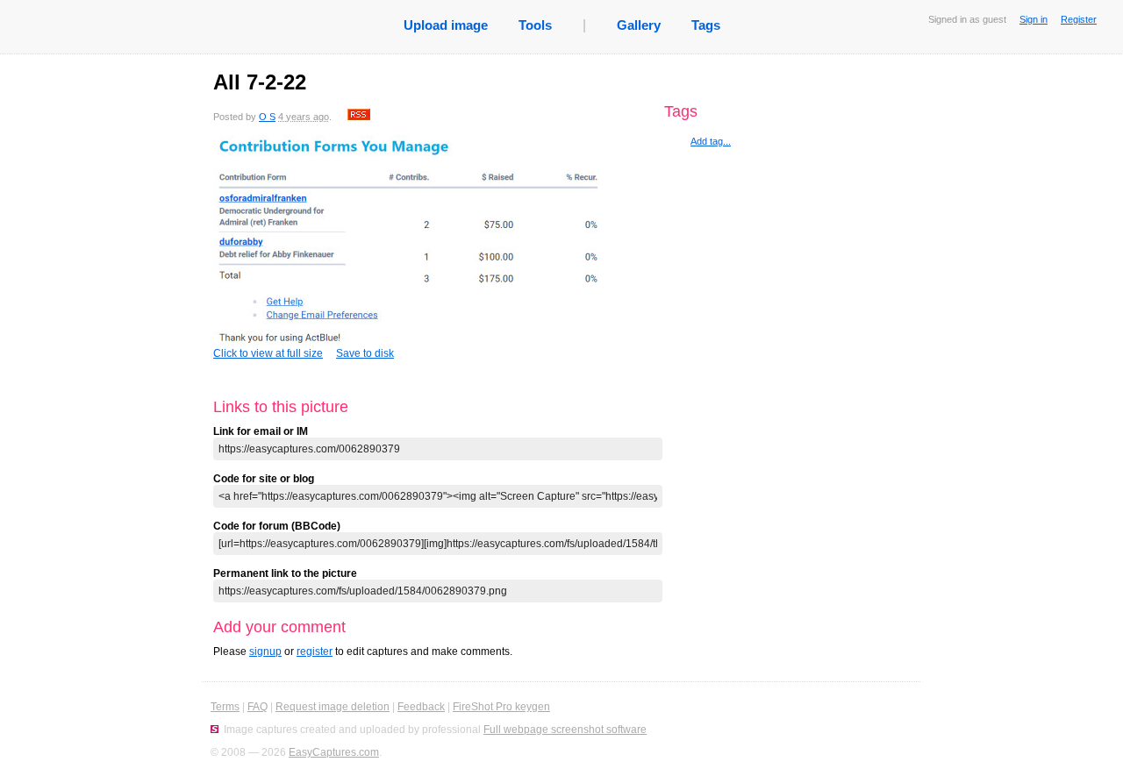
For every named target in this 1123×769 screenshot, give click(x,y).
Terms (225, 707)
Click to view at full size (268, 353)
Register (1079, 19)
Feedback (421, 707)
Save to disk (365, 353)
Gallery (639, 25)
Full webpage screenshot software (565, 729)
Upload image (446, 25)
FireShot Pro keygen (501, 707)
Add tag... (710, 141)
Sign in (1033, 19)
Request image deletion (332, 707)
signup (265, 651)
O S (267, 116)
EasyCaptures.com (334, 752)
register (315, 651)
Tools (535, 25)
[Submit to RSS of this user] (358, 116)
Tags (705, 25)
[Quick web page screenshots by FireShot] (214, 729)
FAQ (257, 707)
